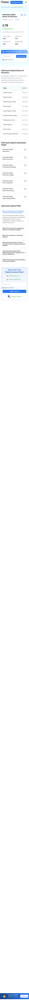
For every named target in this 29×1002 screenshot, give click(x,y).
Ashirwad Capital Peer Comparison (7, 182)
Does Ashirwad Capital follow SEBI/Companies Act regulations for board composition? (13, 252)
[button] (22, 15)
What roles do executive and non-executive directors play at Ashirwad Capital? (13, 244)
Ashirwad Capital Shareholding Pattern (9, 197)
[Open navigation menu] (26, 2)
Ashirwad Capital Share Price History (8, 189)
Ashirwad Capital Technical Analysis (8, 174)
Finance (10, 19)
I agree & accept (9, 59)
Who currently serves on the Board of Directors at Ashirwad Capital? (13, 211)
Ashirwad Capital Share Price (7, 150)
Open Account (21, 56)
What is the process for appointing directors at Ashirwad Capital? (13, 229)
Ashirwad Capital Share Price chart (7, 158)
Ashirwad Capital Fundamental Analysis (9, 166)
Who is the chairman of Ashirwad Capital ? (12, 236)
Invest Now (24, 996)
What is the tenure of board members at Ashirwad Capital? (13, 260)
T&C (13, 59)
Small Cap (17, 19)
